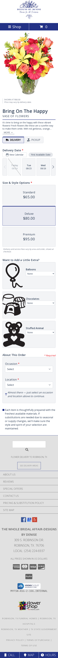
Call (10, 655)
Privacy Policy (15, 640)
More (7, 132)
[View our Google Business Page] (29, 521)
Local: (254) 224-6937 (29, 551)
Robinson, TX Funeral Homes (19, 618)
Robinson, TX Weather (14, 629)
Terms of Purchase (38, 640)
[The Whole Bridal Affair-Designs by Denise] (29, 18)
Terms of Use (29, 645)
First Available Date (40, 154)
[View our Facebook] (23, 521)
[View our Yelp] (34, 521)
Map (30, 655)
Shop (16, 26)
